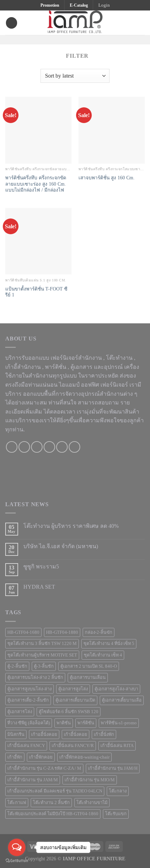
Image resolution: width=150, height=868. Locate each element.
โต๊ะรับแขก (116, 813)
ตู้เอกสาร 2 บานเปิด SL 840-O (88, 666)
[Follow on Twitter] (79, 39)
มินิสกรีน (15, 734)
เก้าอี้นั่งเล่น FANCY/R (73, 745)
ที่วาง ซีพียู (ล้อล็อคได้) (28, 722)
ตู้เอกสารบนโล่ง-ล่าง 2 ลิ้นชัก (35, 677)
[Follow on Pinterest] (88, 39)
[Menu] (11, 23)
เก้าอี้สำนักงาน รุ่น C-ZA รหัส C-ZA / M (44, 768)
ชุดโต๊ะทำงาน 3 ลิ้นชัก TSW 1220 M (42, 643)
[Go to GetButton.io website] (17, 861)
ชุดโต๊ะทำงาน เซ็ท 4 (103, 655)
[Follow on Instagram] (70, 39)
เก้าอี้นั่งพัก (104, 734)
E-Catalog (79, 5)
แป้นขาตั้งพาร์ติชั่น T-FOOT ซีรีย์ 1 (36, 292)
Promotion (49, 5)
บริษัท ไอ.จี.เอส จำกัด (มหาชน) (60, 546)
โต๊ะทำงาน (119, 358)
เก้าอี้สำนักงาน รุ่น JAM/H (112, 768)
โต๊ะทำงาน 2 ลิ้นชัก (51, 802)
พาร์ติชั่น (85, 722)
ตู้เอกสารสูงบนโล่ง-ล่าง (29, 689)
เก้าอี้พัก (14, 757)
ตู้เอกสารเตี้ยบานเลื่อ (122, 700)
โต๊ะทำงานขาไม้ (91, 802)
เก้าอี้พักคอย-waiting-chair (84, 757)
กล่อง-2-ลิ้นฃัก (98, 632)
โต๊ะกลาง (118, 791)
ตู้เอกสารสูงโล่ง (73, 689)
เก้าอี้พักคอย (41, 757)
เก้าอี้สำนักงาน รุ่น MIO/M (90, 779)
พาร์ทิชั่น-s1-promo (119, 722)
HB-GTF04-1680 (23, 632)
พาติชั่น (64, 722)
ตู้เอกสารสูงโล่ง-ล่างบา (116, 689)
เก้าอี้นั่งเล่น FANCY (26, 745)
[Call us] (49, 447)
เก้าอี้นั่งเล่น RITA (117, 745)
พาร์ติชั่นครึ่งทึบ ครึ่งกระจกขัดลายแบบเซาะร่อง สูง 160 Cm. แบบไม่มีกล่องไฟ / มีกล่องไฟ (35, 184)
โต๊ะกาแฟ (16, 802)
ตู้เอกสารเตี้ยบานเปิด (75, 700)
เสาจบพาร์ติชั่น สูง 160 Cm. (106, 177)
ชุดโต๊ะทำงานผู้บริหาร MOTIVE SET (42, 655)
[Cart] (141, 22)
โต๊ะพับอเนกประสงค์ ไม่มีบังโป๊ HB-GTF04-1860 (52, 813)
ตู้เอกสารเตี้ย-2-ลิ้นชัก (28, 700)
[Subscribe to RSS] (74, 447)
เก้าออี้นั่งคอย (44, 734)
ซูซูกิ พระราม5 (41, 566)
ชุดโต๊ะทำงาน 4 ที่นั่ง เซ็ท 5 (108, 643)
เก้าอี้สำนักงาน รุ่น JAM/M (32, 779)
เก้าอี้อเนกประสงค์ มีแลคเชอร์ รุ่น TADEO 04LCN (54, 791)
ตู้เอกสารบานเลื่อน (88, 677)
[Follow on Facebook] (61, 39)
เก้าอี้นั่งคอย (75, 734)
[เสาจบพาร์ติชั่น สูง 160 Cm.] (111, 130)
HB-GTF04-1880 (62, 632)
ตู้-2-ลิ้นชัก (17, 666)
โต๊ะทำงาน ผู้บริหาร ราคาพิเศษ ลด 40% (71, 526)
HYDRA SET (39, 587)
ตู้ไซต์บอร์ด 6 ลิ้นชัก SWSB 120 (68, 711)
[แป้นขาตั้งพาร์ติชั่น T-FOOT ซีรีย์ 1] (38, 241)
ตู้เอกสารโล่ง (19, 711)
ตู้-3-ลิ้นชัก (44, 666)
